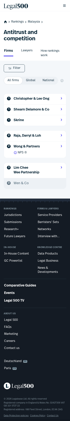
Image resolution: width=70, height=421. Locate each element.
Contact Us (52, 416)
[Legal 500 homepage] (35, 386)
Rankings (17, 21)
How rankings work (50, 53)
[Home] (30, 5)
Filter (16, 68)
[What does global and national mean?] (62, 81)
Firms (8, 51)
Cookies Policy (37, 416)
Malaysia (34, 21)
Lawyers (26, 50)
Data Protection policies (16, 416)
